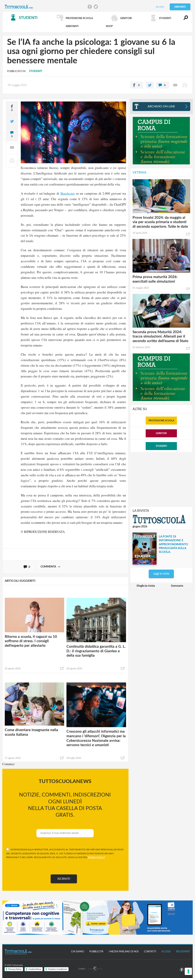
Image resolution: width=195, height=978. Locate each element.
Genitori (161, 433)
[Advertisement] (161, 479)
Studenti (161, 446)
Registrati (183, 951)
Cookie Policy (34, 969)
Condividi (62, 668)
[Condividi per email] (175, 85)
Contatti (150, 951)
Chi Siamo (77, 951)
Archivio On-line (161, 106)
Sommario (177, 586)
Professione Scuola (161, 420)
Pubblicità (96, 951)
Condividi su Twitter (96, 7)
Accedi (160, 7)
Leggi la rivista (161, 573)
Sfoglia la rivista (146, 586)
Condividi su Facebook (90, 7)
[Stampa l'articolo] (184, 85)
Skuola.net (67, 193)
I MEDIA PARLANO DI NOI (124, 951)
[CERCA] (183, 19)
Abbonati (180, 7)
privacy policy (96, 857)
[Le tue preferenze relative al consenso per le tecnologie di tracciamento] (188, 971)
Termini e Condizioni (57, 969)
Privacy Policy (15, 969)
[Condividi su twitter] (149, 85)
